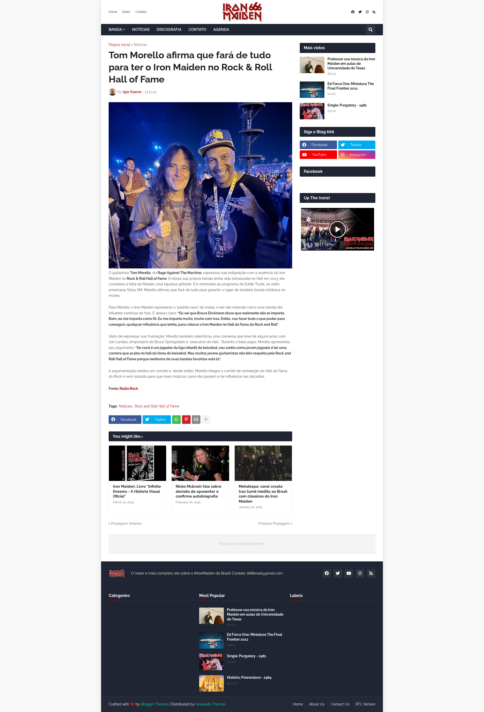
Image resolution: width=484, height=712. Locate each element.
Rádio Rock (128, 389)
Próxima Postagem (274, 524)
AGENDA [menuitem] (221, 29)
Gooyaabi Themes (211, 704)
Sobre (126, 12)
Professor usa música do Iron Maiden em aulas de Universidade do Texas (351, 63)
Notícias (140, 44)
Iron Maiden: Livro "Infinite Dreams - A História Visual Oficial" (137, 491)
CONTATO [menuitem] (197, 29)
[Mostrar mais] (206, 419)
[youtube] (349, 573)
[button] (370, 30)
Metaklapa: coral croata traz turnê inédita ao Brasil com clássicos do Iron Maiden (263, 494)
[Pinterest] (186, 419)
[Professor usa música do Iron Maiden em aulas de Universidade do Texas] (312, 65)
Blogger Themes (154, 704)
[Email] (196, 419)
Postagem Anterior (126, 524)
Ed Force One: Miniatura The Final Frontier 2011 (350, 86)
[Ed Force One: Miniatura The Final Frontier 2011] (312, 89)
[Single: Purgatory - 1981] (312, 111)
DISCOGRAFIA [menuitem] (169, 29)
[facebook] (352, 12)
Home (113, 12)
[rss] (374, 12)
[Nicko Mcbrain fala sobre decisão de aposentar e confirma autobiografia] (200, 463)
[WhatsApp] (176, 419)
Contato (140, 12)
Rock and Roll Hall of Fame (157, 406)
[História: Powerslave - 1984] (211, 683)
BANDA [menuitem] (115, 29)
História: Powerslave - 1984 (249, 677)
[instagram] (367, 12)
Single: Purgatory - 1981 (347, 105)
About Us (316, 704)
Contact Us (340, 704)
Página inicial (119, 44)
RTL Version (365, 704)
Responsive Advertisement (242, 543)
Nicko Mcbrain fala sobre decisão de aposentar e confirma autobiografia (198, 491)
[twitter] (360, 12)
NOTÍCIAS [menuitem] (140, 29)
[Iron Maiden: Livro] (137, 463)
